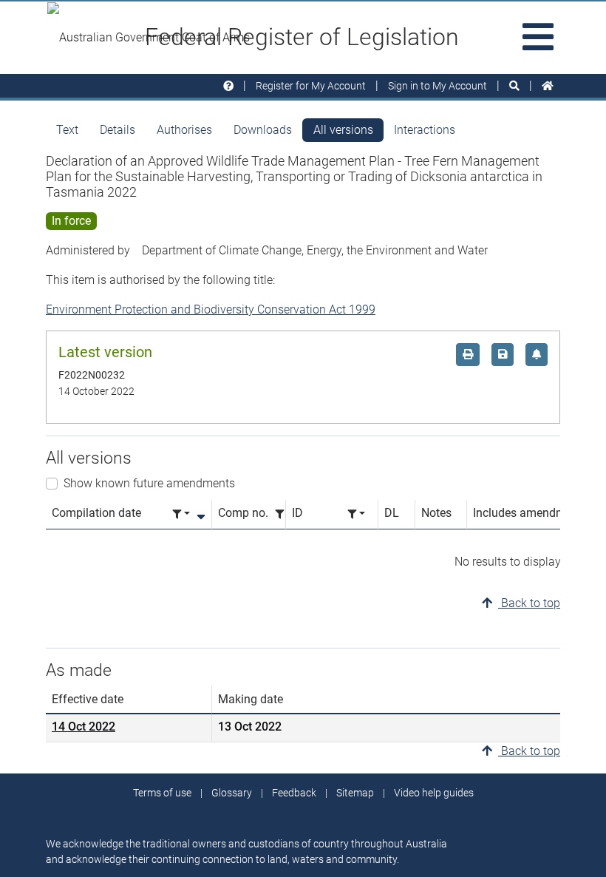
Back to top (529, 603)
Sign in (437, 86)
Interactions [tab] (424, 130)
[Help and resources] (228, 86)
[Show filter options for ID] (356, 514)
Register (311, 86)
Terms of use (162, 793)
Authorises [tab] (184, 130)
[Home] (547, 86)
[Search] (514, 86)
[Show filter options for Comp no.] (283, 514)
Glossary (231, 793)
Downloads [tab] (263, 130)
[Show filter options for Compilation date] (181, 514)
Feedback (294, 793)
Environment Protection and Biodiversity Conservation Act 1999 (210, 309)
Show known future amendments (149, 483)
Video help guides (434, 793)
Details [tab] (117, 130)
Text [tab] (67, 130)
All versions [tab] (343, 130)
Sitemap (355, 793)
